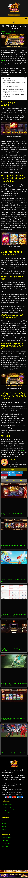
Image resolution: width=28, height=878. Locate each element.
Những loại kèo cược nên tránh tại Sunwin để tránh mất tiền (14, 684)
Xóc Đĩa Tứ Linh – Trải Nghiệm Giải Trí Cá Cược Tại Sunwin (13, 514)
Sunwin (3, 61)
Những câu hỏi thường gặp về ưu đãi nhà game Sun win (13, 95)
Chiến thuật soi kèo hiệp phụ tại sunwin (13, 753)
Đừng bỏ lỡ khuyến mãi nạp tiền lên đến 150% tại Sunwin (13, 719)
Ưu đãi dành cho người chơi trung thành (14, 89)
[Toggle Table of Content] (24, 78)
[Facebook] (6, 797)
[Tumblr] (20, 797)
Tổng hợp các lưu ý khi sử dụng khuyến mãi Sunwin (13, 649)
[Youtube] (8, 797)
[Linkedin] (18, 797)
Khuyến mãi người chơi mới (11, 87)
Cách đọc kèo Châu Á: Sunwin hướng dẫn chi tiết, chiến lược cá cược (13, 615)
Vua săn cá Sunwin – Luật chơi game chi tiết (13, 580)
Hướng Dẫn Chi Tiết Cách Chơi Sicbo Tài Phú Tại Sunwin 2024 (13, 546)
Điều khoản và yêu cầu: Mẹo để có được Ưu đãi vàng (15, 92)
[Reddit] (15, 797)
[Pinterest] (13, 797)
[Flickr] (22, 797)
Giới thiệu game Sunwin (9, 80)
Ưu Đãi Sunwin (6, 33)
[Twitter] (10, 797)
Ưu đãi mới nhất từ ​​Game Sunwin (11, 86)
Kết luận (5, 98)
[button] (26, 19)
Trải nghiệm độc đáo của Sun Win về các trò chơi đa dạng (14, 83)
